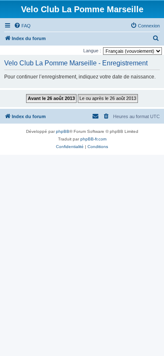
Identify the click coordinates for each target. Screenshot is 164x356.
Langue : (92, 50)
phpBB (62, 131)
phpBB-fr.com (93, 139)
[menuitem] (22, 26)
